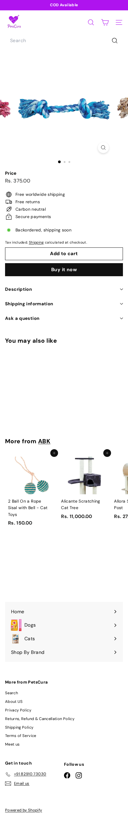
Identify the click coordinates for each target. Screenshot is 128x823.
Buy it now (64, 269)
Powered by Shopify (23, 810)
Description (18, 289)
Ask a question (22, 318)
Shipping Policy (19, 727)
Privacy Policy (18, 710)
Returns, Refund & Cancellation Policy (39, 718)
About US (14, 701)
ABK (44, 441)
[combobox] (64, 40)
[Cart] (105, 22)
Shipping (36, 242)
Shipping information (29, 304)
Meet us (12, 744)
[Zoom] (103, 147)
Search (11, 692)
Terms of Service (20, 735)
